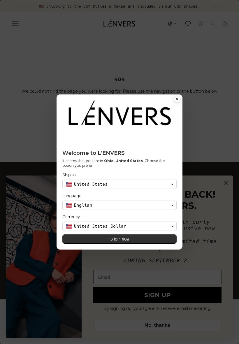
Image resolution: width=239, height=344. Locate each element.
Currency (71, 216)
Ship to (69, 174)
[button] (119, 184)
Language (72, 195)
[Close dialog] (177, 99)
